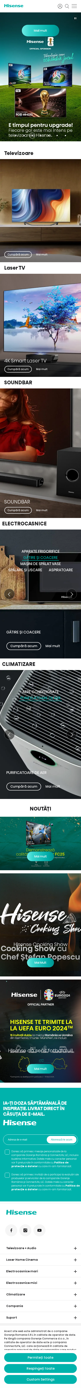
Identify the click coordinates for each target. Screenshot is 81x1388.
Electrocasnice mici (21, 1283)
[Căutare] (67, 6)
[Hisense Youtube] (39, 1230)
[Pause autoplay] (75, 18)
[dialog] (40, 1356)
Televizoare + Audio (21, 1248)
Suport (11, 1317)
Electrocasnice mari (22, 1271)
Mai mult (42, 254)
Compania (14, 1306)
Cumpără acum (18, 254)
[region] (40, 76)
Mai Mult (40, 963)
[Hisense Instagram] (25, 1230)
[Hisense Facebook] (11, 1230)
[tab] (15, 135)
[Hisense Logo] (28, 5)
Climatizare (15, 1294)
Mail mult (40, 31)
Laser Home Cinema (22, 1260)
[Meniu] (74, 6)
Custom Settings (40, 1379)
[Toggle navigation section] (75, 1248)
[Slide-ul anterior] (9, 594)
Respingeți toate (41, 1368)
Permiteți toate (40, 1357)
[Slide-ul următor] (71, 594)
